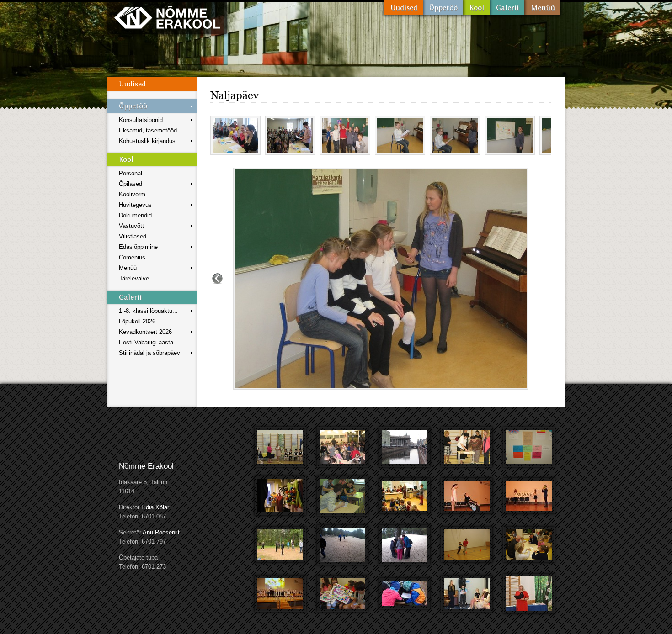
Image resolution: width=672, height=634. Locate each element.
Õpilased (130, 183)
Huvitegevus (135, 204)
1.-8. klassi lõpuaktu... (148, 310)
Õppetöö (443, 7)
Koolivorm (132, 194)
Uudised (403, 7)
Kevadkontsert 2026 (145, 331)
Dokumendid (135, 215)
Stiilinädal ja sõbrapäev (149, 352)
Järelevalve (134, 278)
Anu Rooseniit (161, 532)
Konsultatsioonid (141, 119)
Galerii (507, 7)
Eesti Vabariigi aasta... (149, 342)
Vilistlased (132, 236)
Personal (130, 173)
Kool (476, 7)
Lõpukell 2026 (137, 321)
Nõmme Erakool (167, 17)
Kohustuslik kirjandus (147, 140)
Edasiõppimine (138, 246)
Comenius (132, 257)
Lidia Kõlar (155, 507)
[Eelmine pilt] (217, 278)
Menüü (542, 7)
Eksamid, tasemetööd (148, 130)
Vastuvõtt (131, 225)
